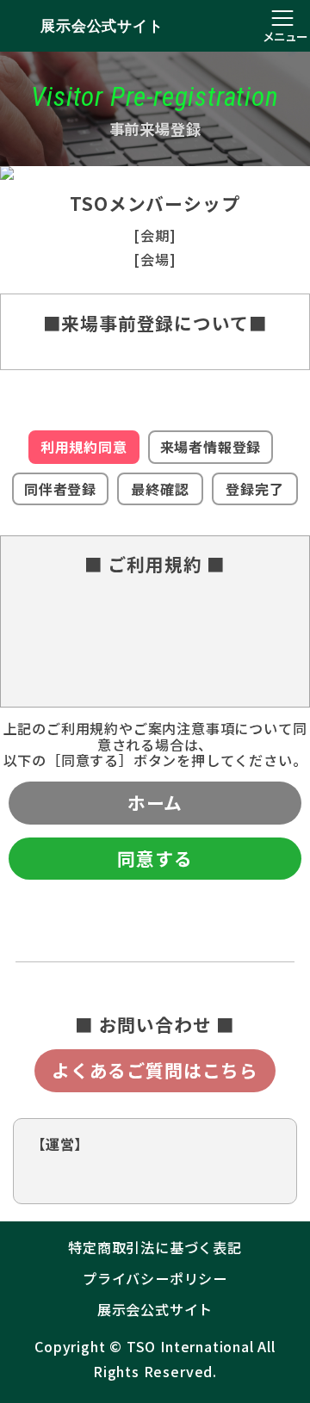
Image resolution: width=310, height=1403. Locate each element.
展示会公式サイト (101, 25)
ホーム (155, 802)
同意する (154, 858)
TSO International (190, 1346)
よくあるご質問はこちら (155, 1070)
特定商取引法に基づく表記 (155, 1247)
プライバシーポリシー (155, 1278)
